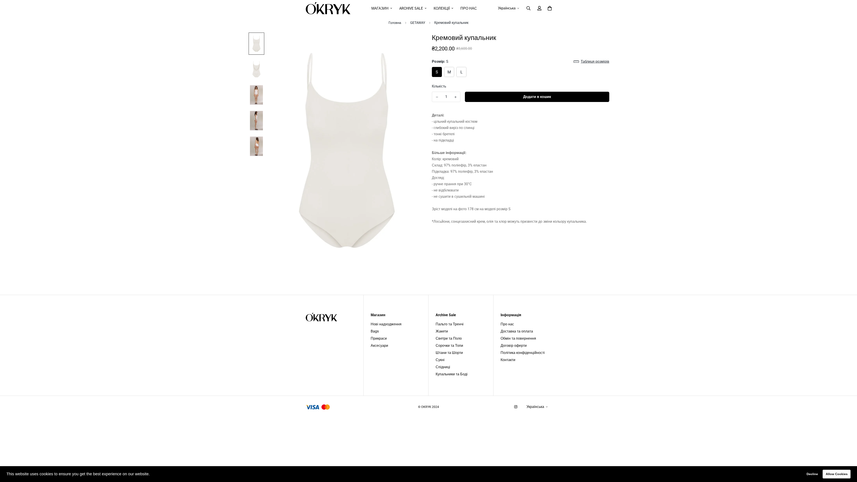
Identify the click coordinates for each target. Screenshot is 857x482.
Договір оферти (514, 345)
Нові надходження (386, 324)
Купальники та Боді (452, 374)
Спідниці (443, 367)
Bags (375, 331)
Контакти (508, 360)
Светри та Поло (449, 338)
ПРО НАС (468, 8)
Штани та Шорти (449, 353)
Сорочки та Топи (449, 345)
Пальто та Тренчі (450, 324)
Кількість (439, 86)
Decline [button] (812, 474)
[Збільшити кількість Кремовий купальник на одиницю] (455, 97)
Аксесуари (379, 345)
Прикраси (379, 338)
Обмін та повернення (518, 338)
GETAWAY (417, 23)
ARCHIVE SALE (411, 8)
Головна (395, 23)
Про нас (507, 324)
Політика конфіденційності (523, 353)
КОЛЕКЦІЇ (442, 8)
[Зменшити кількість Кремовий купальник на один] (437, 97)
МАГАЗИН (380, 8)
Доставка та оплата (517, 331)
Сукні (440, 360)
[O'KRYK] (328, 8)
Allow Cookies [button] (837, 474)
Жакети (442, 331)
